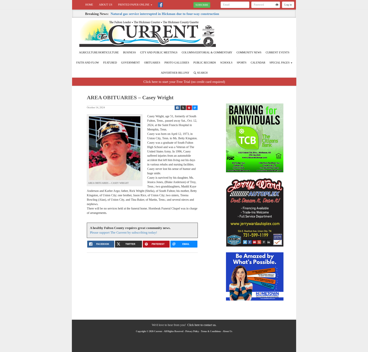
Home (89, 4)
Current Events (277, 52)
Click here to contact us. (201, 325)
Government (130, 62)
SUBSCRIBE (202, 5)
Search (202, 72)
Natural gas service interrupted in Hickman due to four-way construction (165, 14)
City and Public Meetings (158, 52)
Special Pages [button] (279, 62)
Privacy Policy (192, 331)
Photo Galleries (176, 62)
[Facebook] (160, 5)
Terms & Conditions (211, 331)
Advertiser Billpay (175, 72)
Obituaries (152, 62)
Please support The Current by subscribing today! (123, 232)
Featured (110, 62)
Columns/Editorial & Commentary (207, 52)
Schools (226, 62)
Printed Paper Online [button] (134, 4)
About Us (105, 4)
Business (129, 52)
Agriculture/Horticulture (99, 52)
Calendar (258, 62)
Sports (241, 62)
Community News (249, 52)
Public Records (204, 62)
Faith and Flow (87, 62)
